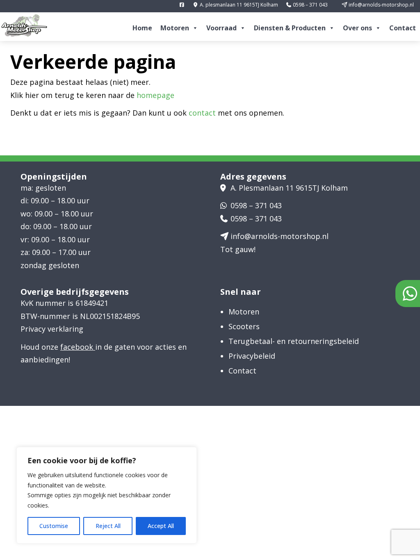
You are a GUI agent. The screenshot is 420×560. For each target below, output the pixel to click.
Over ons (357, 27)
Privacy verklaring (52, 329)
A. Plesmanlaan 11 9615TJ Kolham (289, 188)
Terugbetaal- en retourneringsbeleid (293, 341)
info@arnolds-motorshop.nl (380, 4)
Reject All (108, 526)
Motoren (174, 27)
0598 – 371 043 (310, 4)
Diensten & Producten (290, 27)
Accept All (161, 526)
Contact (402, 27)
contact (202, 113)
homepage (155, 95)
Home (142, 27)
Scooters (244, 326)
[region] (106, 495)
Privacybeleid (251, 356)
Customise (53, 526)
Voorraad (221, 27)
